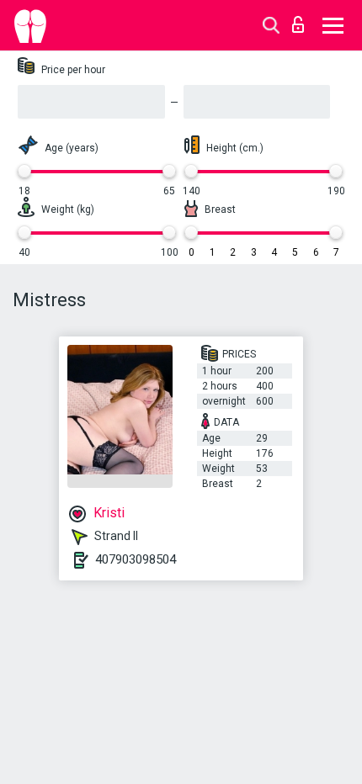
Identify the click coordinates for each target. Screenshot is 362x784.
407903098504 (135, 559)
